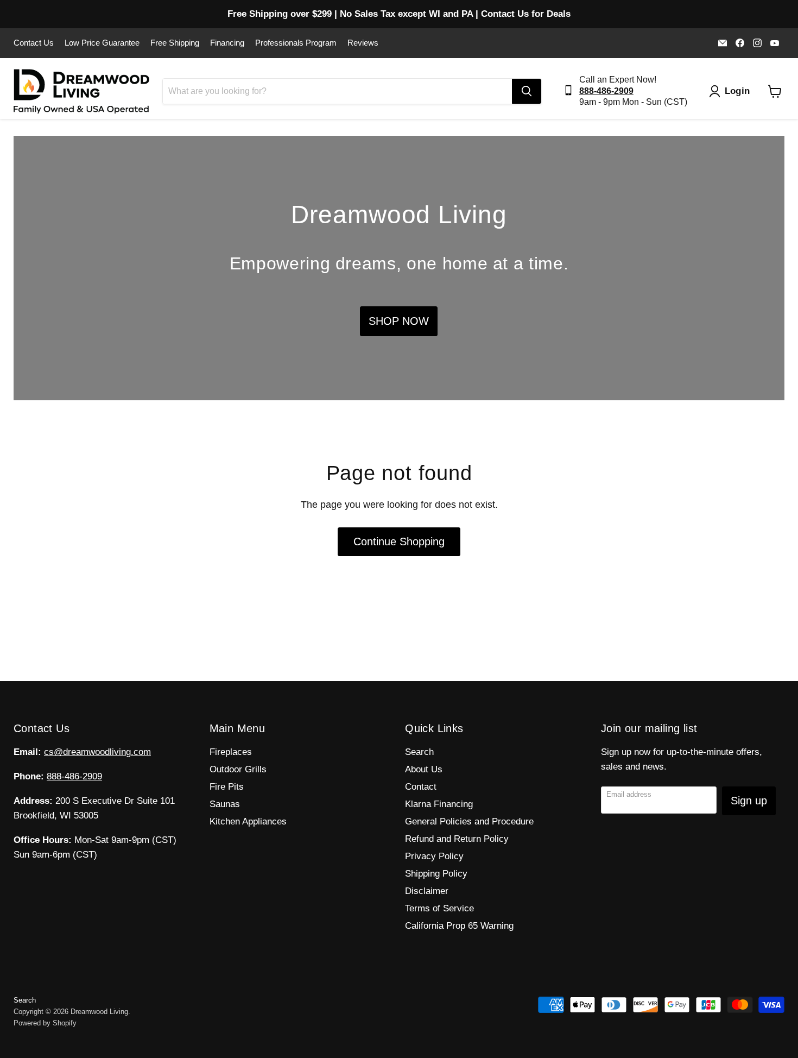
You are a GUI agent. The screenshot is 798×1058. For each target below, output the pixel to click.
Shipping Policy (436, 873)
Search (419, 752)
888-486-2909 (74, 776)
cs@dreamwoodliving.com (97, 752)
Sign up (749, 801)
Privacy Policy (434, 856)
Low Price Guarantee (102, 43)
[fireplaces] (399, 268)
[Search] (526, 91)
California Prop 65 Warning (459, 926)
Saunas (225, 804)
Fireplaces (231, 752)
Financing (227, 43)
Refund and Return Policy (457, 839)
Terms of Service (439, 908)
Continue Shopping (399, 541)
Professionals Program (296, 43)
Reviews (362, 43)
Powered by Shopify (45, 1023)
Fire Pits (227, 787)
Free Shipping (174, 43)
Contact (420, 787)
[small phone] (571, 91)
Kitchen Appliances (248, 821)
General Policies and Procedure (469, 821)
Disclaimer (426, 891)
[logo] (81, 91)
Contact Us (34, 43)
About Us (423, 769)
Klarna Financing (439, 804)
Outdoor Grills (238, 769)
